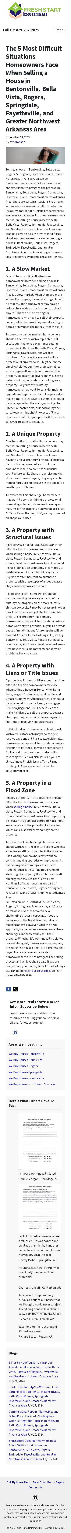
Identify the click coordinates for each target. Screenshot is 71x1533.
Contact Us (35, 1487)
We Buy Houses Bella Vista (25, 1060)
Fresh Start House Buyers (48, 1482)
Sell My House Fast (18, 1482)
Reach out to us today (37, 971)
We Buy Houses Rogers (23, 1066)
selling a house (23, 807)
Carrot (61, 1528)
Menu (61, 30)
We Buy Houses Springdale (26, 1072)
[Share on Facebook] (8, 989)
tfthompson (17, 142)
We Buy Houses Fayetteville (26, 1078)
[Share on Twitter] (15, 989)
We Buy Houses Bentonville (26, 1054)
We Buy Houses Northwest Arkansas (32, 1084)
